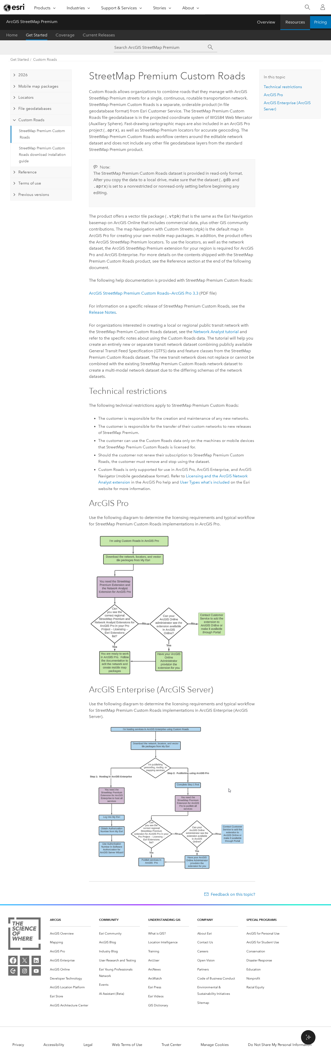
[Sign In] (322, 7)
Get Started (36, 35)
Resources (295, 22)
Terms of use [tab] (29, 183)
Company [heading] (205, 920)
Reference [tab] (27, 172)
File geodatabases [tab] (34, 108)
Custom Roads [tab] (31, 120)
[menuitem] (70, 933)
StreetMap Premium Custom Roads (42, 134)
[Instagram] (24, 971)
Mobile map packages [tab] (38, 86)
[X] (24, 960)
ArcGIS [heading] (55, 920)
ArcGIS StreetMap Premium (31, 21)
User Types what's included (205, 482)
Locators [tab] (26, 97)
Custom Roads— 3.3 (143, 293)
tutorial (216, 331)
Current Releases (99, 35)
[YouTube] (36, 971)
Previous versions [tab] (33, 194)
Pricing (320, 22)
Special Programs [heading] (261, 920)
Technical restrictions (283, 87)
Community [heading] (108, 920)
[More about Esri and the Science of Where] (24, 934)
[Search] (307, 7)
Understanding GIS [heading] (164, 920)
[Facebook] (13, 960)
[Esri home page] (14, 7)
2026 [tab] (23, 75)
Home (12, 35)
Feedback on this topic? (233, 894)
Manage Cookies (215, 1045)
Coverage (65, 35)
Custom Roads (45, 59)
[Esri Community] (13, 971)
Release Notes (102, 312)
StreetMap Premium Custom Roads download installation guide (42, 154)
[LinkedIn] (36, 960)
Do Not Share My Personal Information (280, 1045)
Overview (266, 22)
